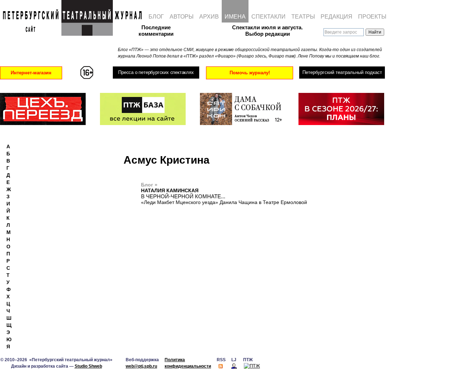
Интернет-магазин (31, 72)
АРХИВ (209, 17)
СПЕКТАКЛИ (268, 17)
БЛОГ (156, 17)
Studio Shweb (88, 366)
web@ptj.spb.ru (141, 366)
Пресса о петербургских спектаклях (156, 72)
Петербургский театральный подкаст (342, 72)
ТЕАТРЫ (303, 17)
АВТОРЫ (182, 17)
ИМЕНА (235, 17)
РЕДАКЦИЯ (336, 17)
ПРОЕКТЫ (372, 17)
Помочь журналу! (250, 72)
